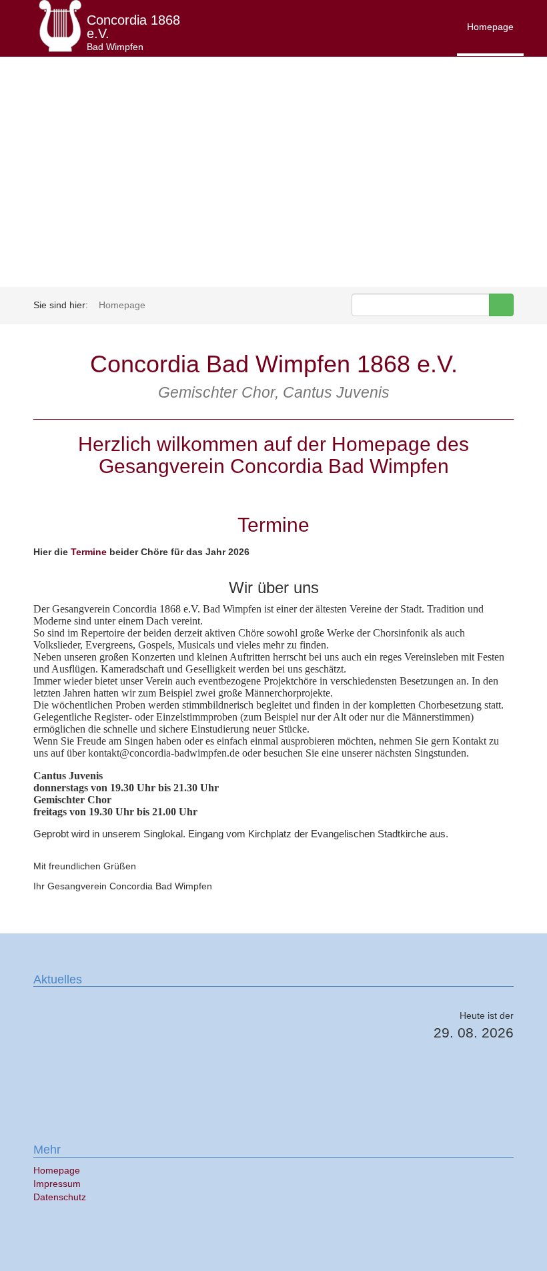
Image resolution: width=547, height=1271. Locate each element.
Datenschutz (59, 1197)
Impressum (57, 1183)
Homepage (490, 26)
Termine (89, 551)
